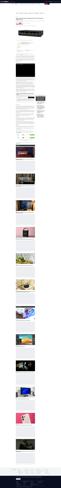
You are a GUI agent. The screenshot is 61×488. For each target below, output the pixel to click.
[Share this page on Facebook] (16, 24)
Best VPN (41, 13)
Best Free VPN (19, 470)
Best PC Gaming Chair (27, 473)
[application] (25, 70)
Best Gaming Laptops (27, 470)
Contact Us (31, 481)
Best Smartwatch (33, 473)
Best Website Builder (20, 473)
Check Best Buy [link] (19, 47)
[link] (18, 135)
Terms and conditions (40, 481)
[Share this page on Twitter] (17, 24)
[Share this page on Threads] (21, 24)
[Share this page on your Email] (22, 24)
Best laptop (26, 13)
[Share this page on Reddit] (18, 24)
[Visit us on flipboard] (51, 1)
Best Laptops (26, 469)
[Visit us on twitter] (49, 1)
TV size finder (21, 13)
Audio (16, 16)
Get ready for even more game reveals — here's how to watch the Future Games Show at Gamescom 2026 (40, 102)
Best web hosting (31, 13)
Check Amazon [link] (18, 46)
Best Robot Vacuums (47, 473)
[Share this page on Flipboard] (20, 24)
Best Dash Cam (46, 470)
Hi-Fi (18, 16)
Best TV (32, 470)
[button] (59, 1)
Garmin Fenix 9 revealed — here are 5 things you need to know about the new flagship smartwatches (41, 111)
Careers (24, 484)
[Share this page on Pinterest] (19, 24)
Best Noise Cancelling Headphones (40, 470)
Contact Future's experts (25, 481)
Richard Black (18, 143)
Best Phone (32, 469)
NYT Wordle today (37, 13)
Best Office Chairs (38, 473)
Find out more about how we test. (25, 54)
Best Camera (46, 469)
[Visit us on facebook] (48, 1)
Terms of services (24, 99)
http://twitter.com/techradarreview (29, 130)
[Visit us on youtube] (50, 1)
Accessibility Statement (18, 484)
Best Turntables (38, 469)
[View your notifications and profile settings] (56, 1)
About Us (17, 481)
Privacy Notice (19, 99)
